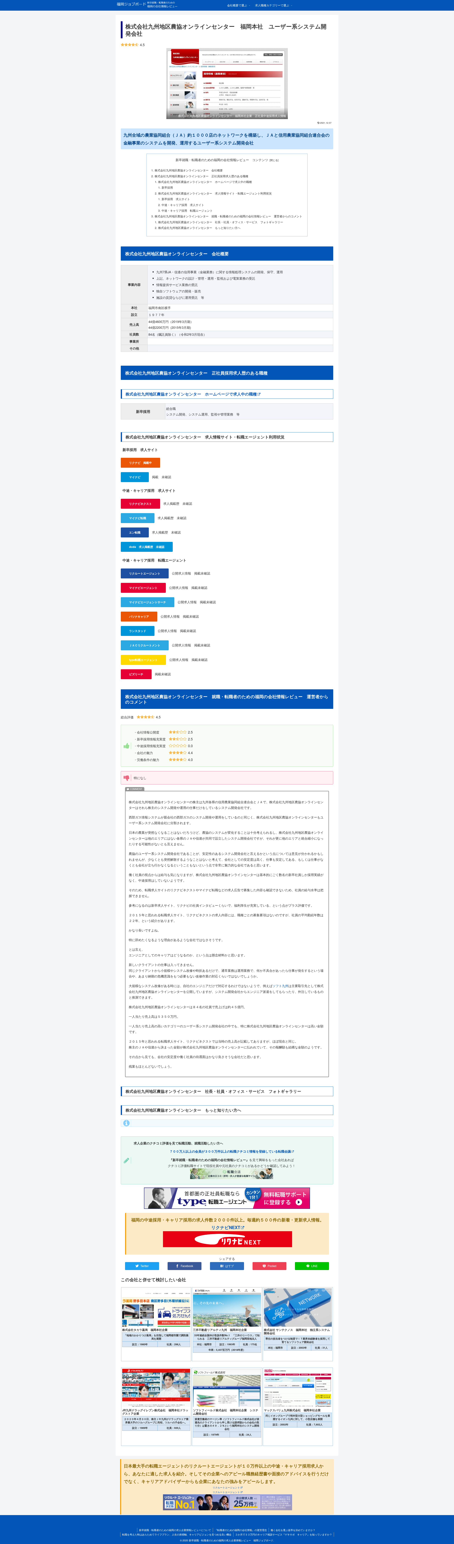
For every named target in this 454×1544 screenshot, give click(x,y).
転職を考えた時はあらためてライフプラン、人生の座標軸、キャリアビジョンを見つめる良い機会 (176, 1534)
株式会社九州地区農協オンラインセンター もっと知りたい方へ (199, 228)
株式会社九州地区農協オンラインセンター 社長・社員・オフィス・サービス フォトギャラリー (220, 222)
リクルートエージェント (226, 1487)
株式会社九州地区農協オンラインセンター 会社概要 (189, 170)
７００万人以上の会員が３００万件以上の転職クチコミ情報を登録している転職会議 (230, 1151)
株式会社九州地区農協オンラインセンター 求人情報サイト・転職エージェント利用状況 (215, 193)
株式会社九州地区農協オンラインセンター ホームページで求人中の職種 (205, 182)
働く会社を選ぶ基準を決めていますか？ (293, 1530)
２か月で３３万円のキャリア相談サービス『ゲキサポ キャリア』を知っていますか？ (283, 1534)
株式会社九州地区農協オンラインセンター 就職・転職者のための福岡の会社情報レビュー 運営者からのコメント (228, 216)
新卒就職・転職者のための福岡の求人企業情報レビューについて (175, 1530)
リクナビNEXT (225, 1227)
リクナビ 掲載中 (140, 463)
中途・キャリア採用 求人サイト (183, 205)
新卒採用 (167, 187)
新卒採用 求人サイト (176, 199)
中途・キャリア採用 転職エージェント (187, 210)
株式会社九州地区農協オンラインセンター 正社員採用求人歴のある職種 (201, 176)
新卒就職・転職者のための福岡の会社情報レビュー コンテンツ (222, 160)
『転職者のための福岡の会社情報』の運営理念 (241, 1530)
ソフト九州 (280, 985)
